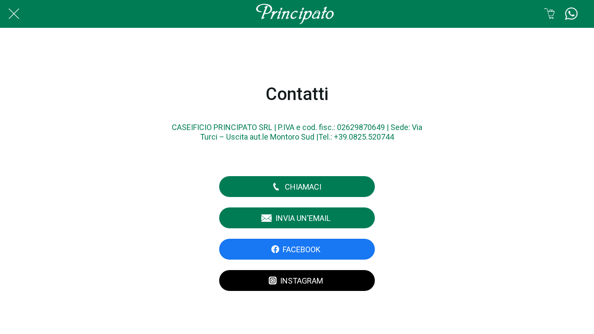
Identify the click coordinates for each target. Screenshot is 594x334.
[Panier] (549, 13)
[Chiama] (571, 13)
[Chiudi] (14, 14)
